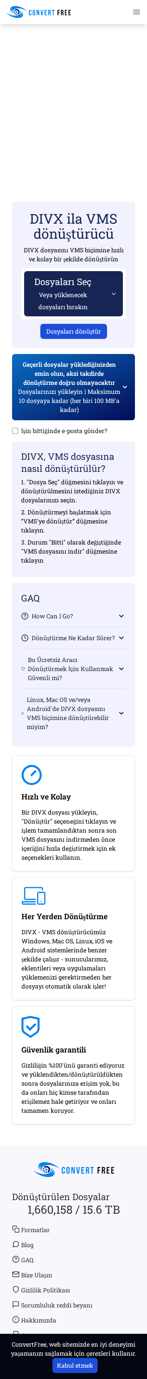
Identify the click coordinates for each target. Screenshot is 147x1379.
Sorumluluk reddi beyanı (56, 1305)
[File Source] (112, 293)
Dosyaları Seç (63, 293)
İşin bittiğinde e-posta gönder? (64, 431)
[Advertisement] (73, 102)
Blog (27, 1245)
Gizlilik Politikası (45, 1290)
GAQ (27, 1260)
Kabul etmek (75, 1365)
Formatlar (35, 1230)
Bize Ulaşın (36, 1275)
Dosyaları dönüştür (73, 331)
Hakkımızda (38, 1320)
